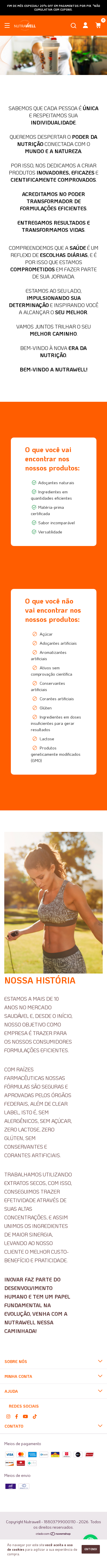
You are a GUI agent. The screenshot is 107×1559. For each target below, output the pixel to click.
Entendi (90, 1549)
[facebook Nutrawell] (16, 1416)
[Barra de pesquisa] (73, 26)
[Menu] (8, 26)
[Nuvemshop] (53, 1534)
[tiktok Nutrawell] (35, 1416)
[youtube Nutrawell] (25, 1416)
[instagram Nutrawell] (8, 1416)
